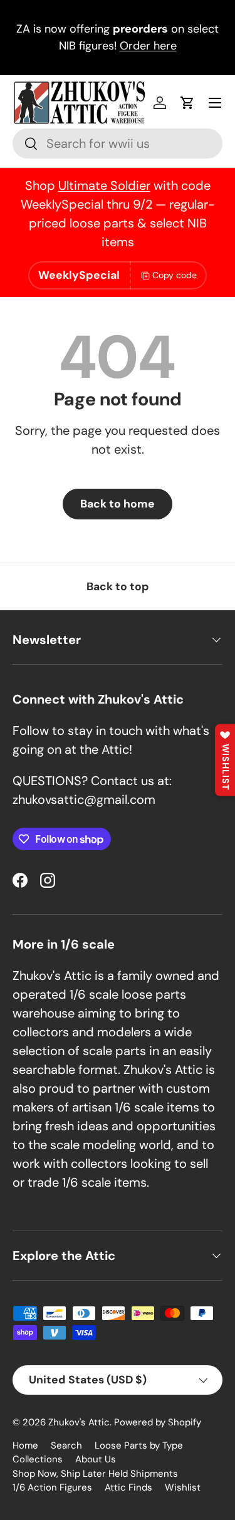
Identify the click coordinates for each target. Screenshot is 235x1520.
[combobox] (117, 143)
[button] (187, 103)
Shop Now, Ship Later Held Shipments (95, 1473)
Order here (148, 45)
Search (66, 1445)
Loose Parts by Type (139, 1445)
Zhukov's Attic (79, 1422)
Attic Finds (128, 1487)
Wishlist (183, 1487)
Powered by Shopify (157, 1422)
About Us (95, 1459)
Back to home (117, 504)
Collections (38, 1459)
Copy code (174, 275)
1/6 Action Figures (52, 1487)
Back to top (117, 586)
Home (25, 1445)
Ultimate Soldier (104, 185)
